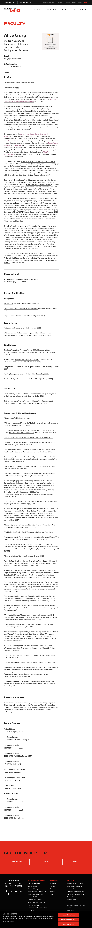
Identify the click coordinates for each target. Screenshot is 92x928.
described (11, 141)
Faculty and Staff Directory (36, 902)
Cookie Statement (9, 921)
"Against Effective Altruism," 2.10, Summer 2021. (28, 437)
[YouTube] (16, 891)
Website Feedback (34, 883)
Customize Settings (68, 915)
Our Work (50, 10)
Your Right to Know (34, 905)
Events (68, 2)
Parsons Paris (71, 899)
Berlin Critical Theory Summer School (17, 205)
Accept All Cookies (68, 924)
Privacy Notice (71, 910)
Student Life (59, 10)
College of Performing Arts (75, 891)
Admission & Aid (78, 10)
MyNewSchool (32, 886)
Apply (85, 2)
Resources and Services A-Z (37, 891)
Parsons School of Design (75, 883)
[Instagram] (21, 891)
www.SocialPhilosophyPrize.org (23, 246)
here (18, 82)
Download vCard (10, 72)
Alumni (59, 2)
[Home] (11, 10)
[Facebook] (6, 891)
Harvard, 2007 (17, 145)
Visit (46, 862)
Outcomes (68, 10)
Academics (42, 10)
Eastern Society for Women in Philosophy (39, 212)
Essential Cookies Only (68, 919)
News (74, 2)
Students (53, 883)
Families (53, 886)
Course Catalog (33, 889)
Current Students (49, 2)
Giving (79, 2)
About (35, 10)
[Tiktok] (8, 894)
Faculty (52, 891)
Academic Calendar (34, 897)
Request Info (17, 862)
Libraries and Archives (35, 899)
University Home (9, 2)
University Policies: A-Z (35, 894)
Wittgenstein (9, 786)
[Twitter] (11, 891)
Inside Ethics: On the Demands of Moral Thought (21, 308)
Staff (51, 894)
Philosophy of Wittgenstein (14, 778)
